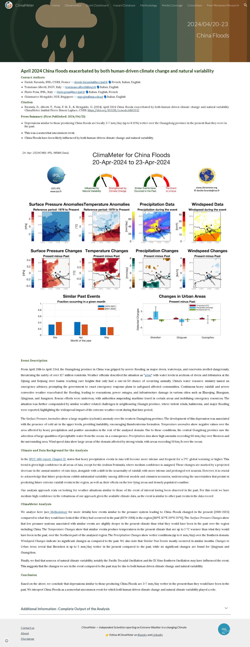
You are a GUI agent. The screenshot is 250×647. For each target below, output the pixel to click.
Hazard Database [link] (124, 5)
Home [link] (56, 5)
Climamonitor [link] (73, 5)
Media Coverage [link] (172, 5)
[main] (125, 31)
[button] (245, 5)
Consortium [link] (194, 5)
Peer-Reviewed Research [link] (223, 5)
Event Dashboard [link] (97, 5)
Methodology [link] (148, 5)
